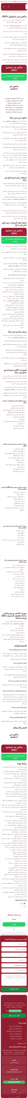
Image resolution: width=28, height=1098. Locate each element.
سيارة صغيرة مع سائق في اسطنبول (18, 870)
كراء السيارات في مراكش (15, 1028)
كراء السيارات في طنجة (16, 1033)
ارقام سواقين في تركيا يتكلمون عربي (17, 867)
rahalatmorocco (18, 20)
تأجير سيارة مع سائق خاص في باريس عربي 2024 (14, 805)
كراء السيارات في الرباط (15, 1026)
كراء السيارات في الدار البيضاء (14, 1031)
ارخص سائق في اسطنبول (20, 856)
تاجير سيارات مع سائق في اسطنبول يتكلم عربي (15, 771)
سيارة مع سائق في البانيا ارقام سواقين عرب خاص (14, 843)
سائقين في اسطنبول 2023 (20, 854)
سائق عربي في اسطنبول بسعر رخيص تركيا (16, 858)
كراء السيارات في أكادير (16, 1036)
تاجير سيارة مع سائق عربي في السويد (17, 872)
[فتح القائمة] (4, 7)
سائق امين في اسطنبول (21, 861)
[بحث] (9, 7)
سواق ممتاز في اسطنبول (20, 865)
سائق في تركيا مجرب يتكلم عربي (18, 849)
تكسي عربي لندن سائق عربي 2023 (18, 863)
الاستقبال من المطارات (16, 1038)
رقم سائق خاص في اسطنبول (19, 852)
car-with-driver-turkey (12, 22)
